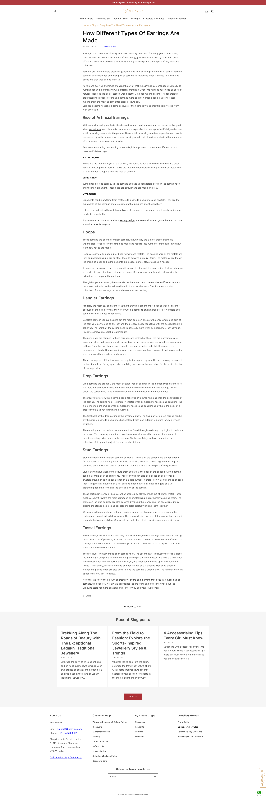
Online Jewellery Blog (188, 727)
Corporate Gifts (100, 761)
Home (86, 25)
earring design (127, 220)
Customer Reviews (101, 731)
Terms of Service (100, 741)
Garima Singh (110, 46)
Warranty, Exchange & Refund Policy (110, 722)
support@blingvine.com (69, 729)
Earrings (87, 53)
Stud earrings (90, 457)
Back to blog (134, 606)
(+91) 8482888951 (67, 733)
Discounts (97, 727)
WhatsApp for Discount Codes (263, 778)
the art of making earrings (138, 85)
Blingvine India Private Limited (136, 794)
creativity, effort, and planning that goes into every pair (148, 579)
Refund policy (99, 746)
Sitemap (96, 736)
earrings (87, 583)
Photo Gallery (184, 722)
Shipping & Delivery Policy (105, 756)
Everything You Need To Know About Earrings (123, 25)
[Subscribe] (155, 777)
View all (133, 696)
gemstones (95, 129)
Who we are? (56, 722)
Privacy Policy (99, 751)
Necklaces (140, 722)
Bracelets (139, 736)
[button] (55, 11)
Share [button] (88, 596)
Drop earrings (90, 383)
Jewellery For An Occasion (190, 736)
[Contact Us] (259, 792)
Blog (94, 25)
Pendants (139, 727)
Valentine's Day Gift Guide (190, 731)
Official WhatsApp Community (66, 757)
